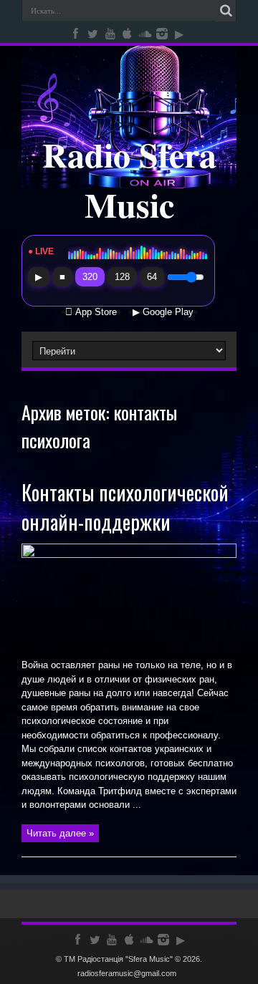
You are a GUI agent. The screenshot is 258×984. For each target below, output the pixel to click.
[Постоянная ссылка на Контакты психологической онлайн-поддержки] (129, 554)
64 (152, 276)
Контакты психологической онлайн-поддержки (125, 507)
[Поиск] (225, 10)
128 (122, 276)
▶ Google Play (163, 312)
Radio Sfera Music (129, 179)
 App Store (91, 312)
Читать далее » (60, 833)
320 (89, 276)
